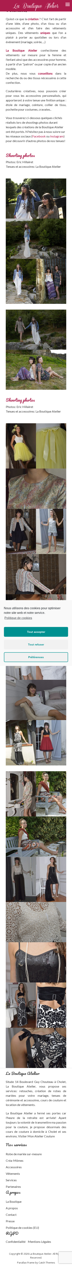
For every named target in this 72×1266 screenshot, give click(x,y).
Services (11, 1180)
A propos (12, 1208)
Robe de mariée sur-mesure (24, 1154)
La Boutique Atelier (19, 1113)
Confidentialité (16, 1241)
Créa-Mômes (14, 1160)
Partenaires (13, 1186)
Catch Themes (47, 1262)
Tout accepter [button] (36, 631)
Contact (11, 1214)
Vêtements (13, 1173)
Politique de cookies (18, 618)
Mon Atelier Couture (41, 1136)
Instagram (57, 136)
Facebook (39, 136)
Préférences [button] (36, 657)
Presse (10, 1221)
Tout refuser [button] (36, 644)
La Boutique (14, 1201)
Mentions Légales (39, 1241)
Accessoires (14, 1167)
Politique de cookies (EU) (22, 1227)
